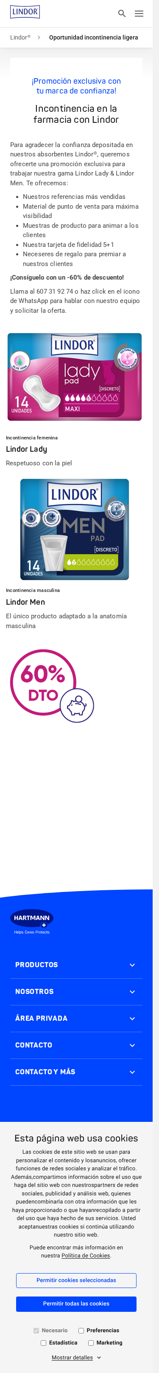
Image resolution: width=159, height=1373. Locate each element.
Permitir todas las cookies (76, 1304)
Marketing (110, 1343)
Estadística (63, 1343)
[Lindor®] (25, 13)
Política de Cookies (85, 1256)
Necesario (55, 1331)
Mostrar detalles (72, 1358)
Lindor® (20, 37)
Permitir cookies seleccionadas (76, 1280)
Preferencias (103, 1331)
